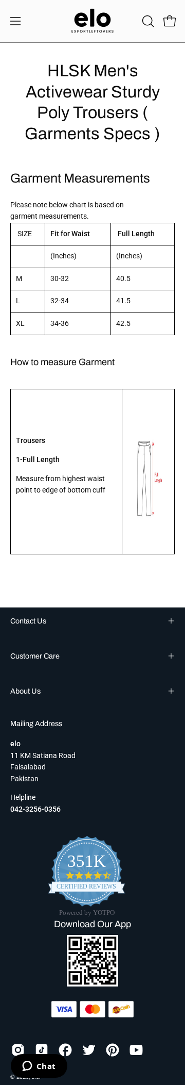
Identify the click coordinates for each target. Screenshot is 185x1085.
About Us (25, 691)
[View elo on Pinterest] (112, 1050)
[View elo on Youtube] (136, 1050)
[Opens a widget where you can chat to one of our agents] (38, 1067)
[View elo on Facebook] (65, 1050)
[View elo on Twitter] (89, 1050)
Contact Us (28, 621)
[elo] (92, 21)
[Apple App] (92, 984)
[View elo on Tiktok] (41, 1050)
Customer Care (35, 656)
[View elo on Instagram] (18, 1050)
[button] (147, 21)
